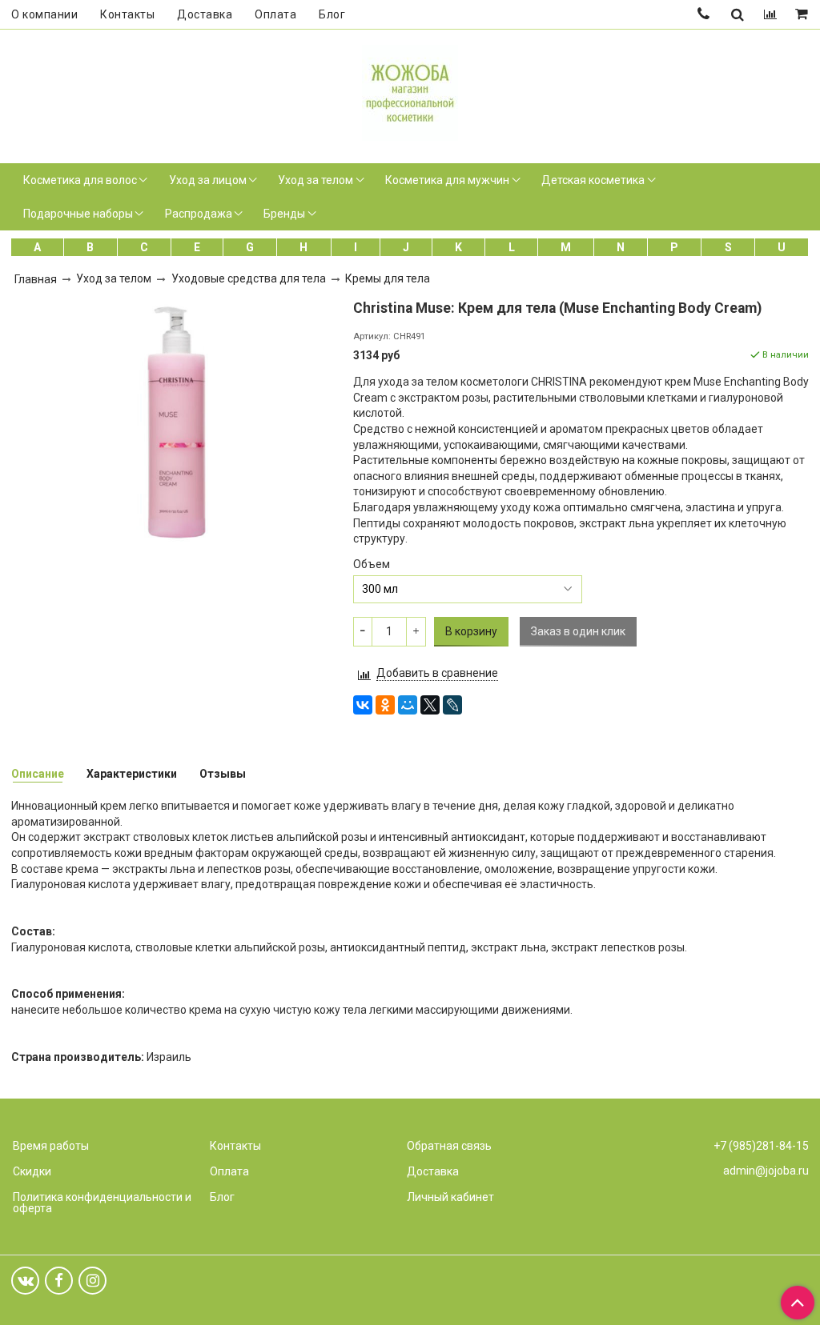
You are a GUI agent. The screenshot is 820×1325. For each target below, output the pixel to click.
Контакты (127, 14)
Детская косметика (593, 180)
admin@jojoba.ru (766, 1170)
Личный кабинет (450, 1197)
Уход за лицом (208, 180)
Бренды (284, 213)
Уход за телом (315, 180)
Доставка (204, 14)
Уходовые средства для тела (248, 278)
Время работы (51, 1145)
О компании (44, 14)
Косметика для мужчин (447, 180)
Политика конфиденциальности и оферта (102, 1203)
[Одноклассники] (385, 705)
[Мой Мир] (407, 705)
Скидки (32, 1171)
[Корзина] (803, 15)
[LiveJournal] (452, 705)
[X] (430, 705)
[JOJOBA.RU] (410, 90)
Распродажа (198, 213)
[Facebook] (59, 1281)
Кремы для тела (387, 278)
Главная (35, 279)
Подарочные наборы (78, 213)
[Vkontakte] (25, 1281)
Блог (332, 14)
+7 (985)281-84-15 (761, 1145)
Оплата (275, 14)
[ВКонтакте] (362, 705)
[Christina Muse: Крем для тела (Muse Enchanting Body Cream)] (176, 420)
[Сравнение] (770, 14)
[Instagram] (92, 1281)
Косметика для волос (80, 180)
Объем (371, 564)
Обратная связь (449, 1145)
